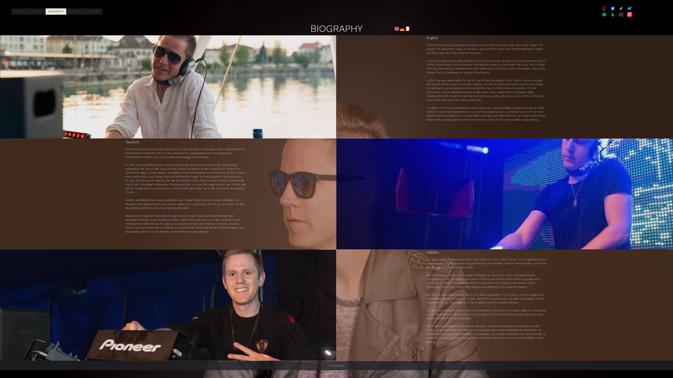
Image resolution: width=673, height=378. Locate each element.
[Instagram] (604, 8)
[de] (402, 29)
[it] (408, 29)
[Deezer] (621, 14)
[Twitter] (629, 8)
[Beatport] (612, 14)
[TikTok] (621, 8)
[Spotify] (604, 14)
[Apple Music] (629, 14)
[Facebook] (612, 8)
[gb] (397, 29)
